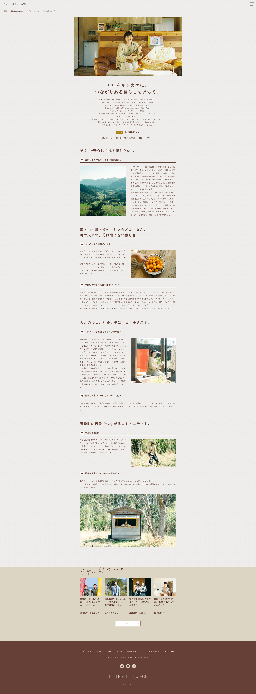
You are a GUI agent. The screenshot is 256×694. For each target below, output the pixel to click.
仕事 (109, 651)
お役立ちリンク (114, 657)
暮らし (99, 651)
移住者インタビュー (135, 651)
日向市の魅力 (85, 651)
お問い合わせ (170, 651)
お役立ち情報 (154, 651)
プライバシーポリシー (129, 657)
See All (128, 624)
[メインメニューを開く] (252, 4)
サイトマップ (144, 657)
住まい (119, 651)
